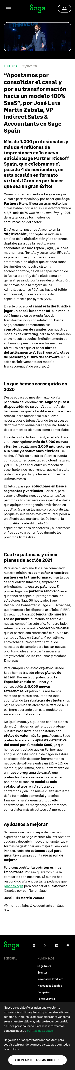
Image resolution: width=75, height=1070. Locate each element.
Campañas (44, 992)
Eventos (43, 972)
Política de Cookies (40, 1030)
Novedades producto (50, 979)
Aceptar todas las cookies (37, 1060)
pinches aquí (13, 886)
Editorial (11, 66)
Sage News (44, 966)
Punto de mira (46, 998)
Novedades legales (50, 985)
